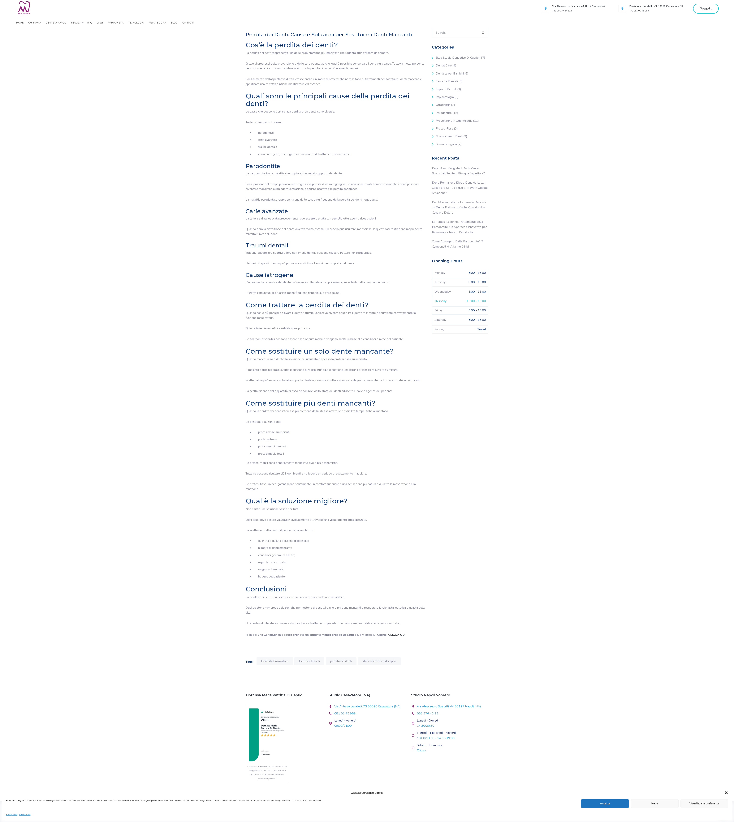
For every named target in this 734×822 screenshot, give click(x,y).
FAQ (89, 22)
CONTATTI (188, 22)
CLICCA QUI (396, 635)
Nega (654, 803)
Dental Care (444, 65)
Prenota (706, 8)
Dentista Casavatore (274, 661)
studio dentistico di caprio (379, 661)
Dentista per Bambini (450, 73)
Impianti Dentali (446, 89)
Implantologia (445, 97)
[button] (726, 793)
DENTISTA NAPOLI (56, 22)
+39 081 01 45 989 (639, 10)
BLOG (174, 22)
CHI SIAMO (34, 22)
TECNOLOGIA (136, 22)
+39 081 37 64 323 (562, 10)
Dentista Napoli (309, 661)
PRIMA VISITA (115, 22)
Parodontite (444, 113)
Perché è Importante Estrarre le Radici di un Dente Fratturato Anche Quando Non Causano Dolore (459, 207)
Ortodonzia (443, 105)
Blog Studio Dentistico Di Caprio (457, 58)
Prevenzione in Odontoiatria (454, 121)
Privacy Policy (11, 814)
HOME (20, 22)
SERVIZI (75, 22)
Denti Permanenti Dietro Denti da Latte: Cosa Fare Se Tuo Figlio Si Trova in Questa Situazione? (460, 188)
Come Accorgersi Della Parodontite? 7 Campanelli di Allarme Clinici (457, 244)
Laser (100, 22)
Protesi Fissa (444, 128)
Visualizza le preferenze (704, 803)
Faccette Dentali (447, 81)
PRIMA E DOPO (157, 22)
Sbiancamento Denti (449, 136)
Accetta (605, 803)
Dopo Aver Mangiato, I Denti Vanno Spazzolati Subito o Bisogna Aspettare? (458, 171)
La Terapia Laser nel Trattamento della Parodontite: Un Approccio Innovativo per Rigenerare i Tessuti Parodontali (459, 227)
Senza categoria (446, 144)
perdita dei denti (341, 661)
